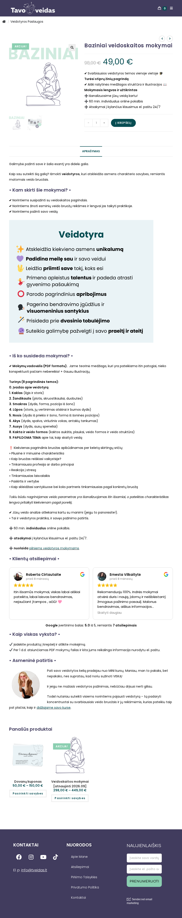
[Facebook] (18, 857)
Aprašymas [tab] (91, 151)
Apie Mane (79, 856)
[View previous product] (162, 39)
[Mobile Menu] (170, 8)
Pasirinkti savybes (28, 793)
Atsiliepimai (80, 867)
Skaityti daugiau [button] (75, 613)
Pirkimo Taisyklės (84, 877)
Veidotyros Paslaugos (26, 21)
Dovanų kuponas (28, 781)
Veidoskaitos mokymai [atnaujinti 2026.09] (70, 783)
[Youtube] (43, 857)
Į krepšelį (123, 123)
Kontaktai (78, 897)
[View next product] (170, 39)
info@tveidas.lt (34, 870)
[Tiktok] (55, 857)
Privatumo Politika (85, 887)
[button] (72, 47)
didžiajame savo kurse (54, 707)
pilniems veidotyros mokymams (54, 548)
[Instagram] (31, 857)
